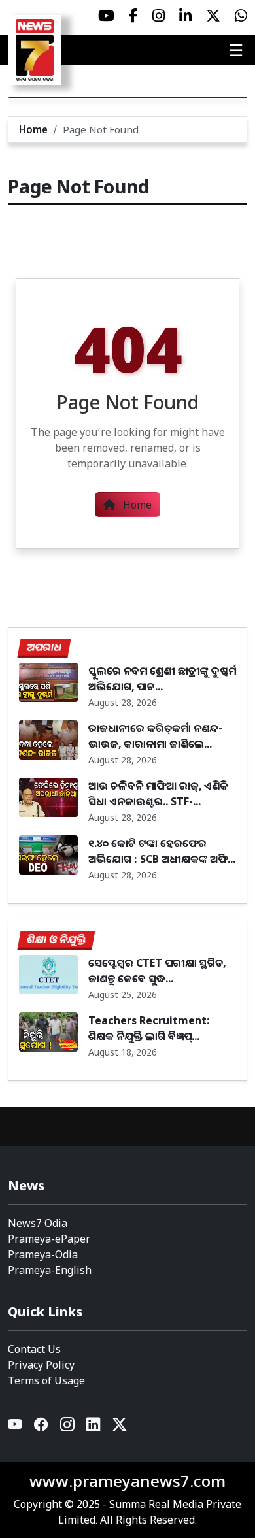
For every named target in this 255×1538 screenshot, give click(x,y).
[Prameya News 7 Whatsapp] (241, 15)
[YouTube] (16, 1427)
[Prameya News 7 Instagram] (158, 15)
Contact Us (34, 1349)
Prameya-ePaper (49, 1238)
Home (33, 129)
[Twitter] (119, 1427)
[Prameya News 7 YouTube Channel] (106, 15)
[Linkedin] (94, 1427)
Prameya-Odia (43, 1254)
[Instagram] (68, 1427)
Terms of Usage (46, 1380)
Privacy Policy (41, 1365)
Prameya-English (50, 1270)
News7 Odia (37, 1223)
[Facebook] (42, 1427)
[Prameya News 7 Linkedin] (185, 15)
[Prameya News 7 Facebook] (133, 15)
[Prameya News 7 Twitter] (213, 15)
